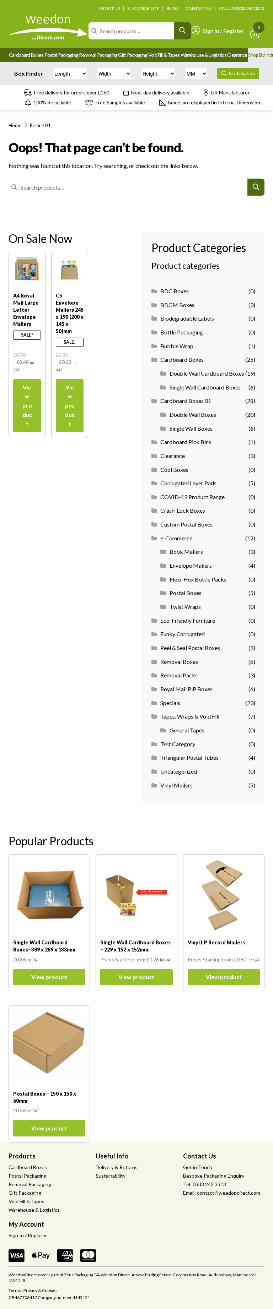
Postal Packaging (61, 55)
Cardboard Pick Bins (185, 441)
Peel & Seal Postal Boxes (190, 647)
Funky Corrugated (182, 634)
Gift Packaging (132, 55)
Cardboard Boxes (26, 55)
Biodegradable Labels (187, 318)
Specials (170, 702)
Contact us (199, 8)
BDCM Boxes (177, 304)
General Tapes (187, 730)
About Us (109, 8)
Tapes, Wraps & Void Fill (189, 716)
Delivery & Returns (117, 1167)
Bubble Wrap (176, 346)
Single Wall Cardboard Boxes (205, 387)
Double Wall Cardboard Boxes (207, 373)
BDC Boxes (174, 291)
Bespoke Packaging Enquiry (213, 1176)
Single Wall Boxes (191, 428)
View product (27, 405)
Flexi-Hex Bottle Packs (198, 579)
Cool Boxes (174, 469)
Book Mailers (186, 551)
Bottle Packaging (181, 332)
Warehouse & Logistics (203, 55)
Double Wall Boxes (193, 414)
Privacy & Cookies (40, 1290)
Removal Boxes (179, 661)
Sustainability (143, 8)
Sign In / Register (223, 30)
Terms (15, 1290)
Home (15, 125)
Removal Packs (179, 675)
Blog (172, 8)
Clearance (237, 55)
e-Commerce (176, 538)
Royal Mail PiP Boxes (186, 689)
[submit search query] (182, 30)
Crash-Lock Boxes (182, 510)
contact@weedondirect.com (228, 1193)
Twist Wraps (185, 606)
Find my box (241, 73)
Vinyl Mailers (176, 785)
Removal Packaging (98, 55)
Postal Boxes (186, 592)
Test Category (177, 744)
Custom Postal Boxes (186, 524)
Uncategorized (178, 771)
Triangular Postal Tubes (189, 757)
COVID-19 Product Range (192, 496)
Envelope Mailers (191, 565)
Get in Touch (197, 1167)
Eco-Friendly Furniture (187, 620)
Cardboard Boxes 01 (185, 400)
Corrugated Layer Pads (188, 483)
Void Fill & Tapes (164, 55)
